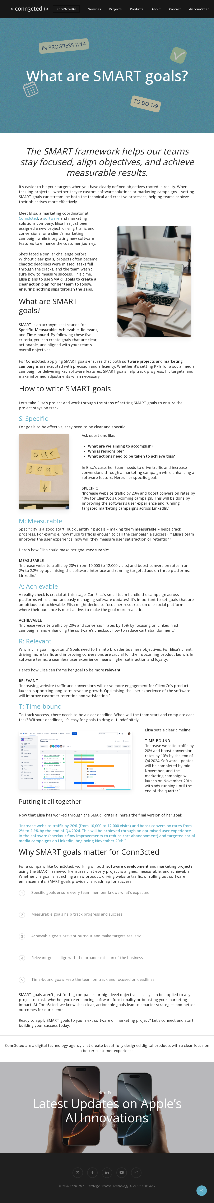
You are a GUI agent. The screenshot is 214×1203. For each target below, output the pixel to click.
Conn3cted (28, 218)
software (51, 218)
